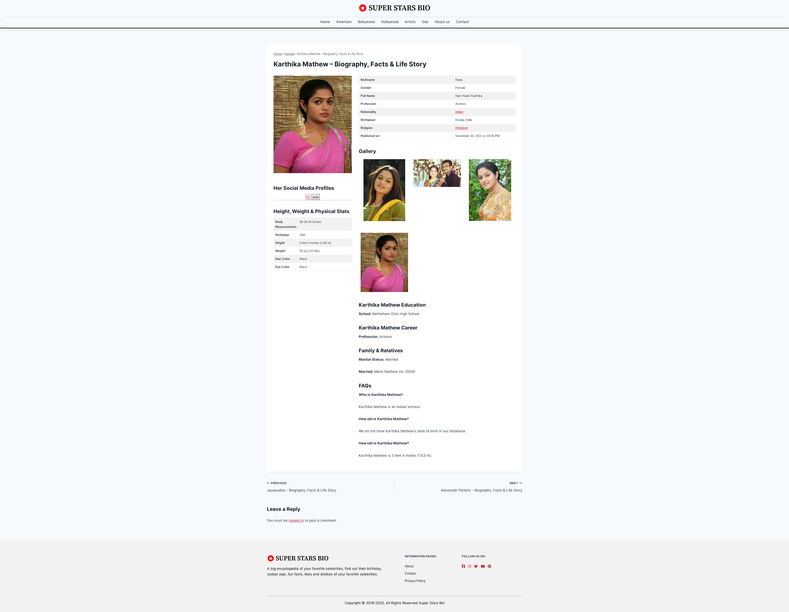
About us (442, 22)
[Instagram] (470, 566)
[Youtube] (484, 566)
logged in (296, 520)
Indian (459, 112)
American (344, 22)
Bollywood (366, 22)
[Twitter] (477, 566)
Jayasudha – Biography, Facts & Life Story (301, 486)
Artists (410, 22)
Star (425, 22)
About (409, 566)
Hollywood (390, 22)
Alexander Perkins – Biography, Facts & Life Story (481, 486)
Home (325, 22)
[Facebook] (464, 566)
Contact (462, 22)
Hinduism (461, 128)
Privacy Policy (415, 581)
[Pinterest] (490, 566)
